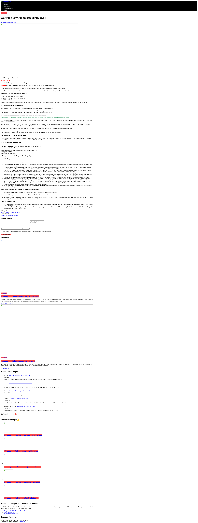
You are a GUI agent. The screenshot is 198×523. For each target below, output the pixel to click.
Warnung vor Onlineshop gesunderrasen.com (22, 482)
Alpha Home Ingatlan (9, 512)
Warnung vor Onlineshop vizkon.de (9, 215)
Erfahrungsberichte (8, 8)
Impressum (22, 521)
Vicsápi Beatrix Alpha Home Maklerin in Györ (15, 511)
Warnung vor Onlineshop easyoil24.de (18, 398)
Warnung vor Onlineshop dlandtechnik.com (21, 498)
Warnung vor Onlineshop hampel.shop (10, 212)
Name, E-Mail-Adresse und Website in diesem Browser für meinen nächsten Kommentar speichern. (26, 231)
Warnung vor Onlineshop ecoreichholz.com (18, 361)
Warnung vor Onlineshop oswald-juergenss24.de (20, 296)
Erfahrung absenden (5, 234)
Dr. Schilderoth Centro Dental (11, 513)
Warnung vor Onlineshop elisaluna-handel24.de (20, 383)
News (5, 10)
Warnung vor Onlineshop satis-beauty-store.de (19, 375)
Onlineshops (7, 6)
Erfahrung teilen (12, 22)
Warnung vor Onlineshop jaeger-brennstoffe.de (22, 467)
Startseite (6, 4)
